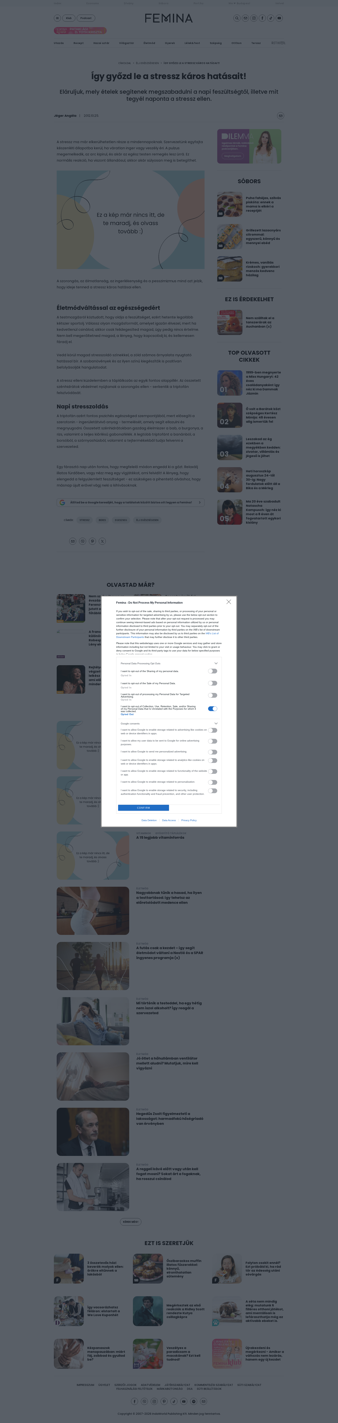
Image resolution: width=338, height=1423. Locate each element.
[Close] (230, 603)
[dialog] (169, 711)
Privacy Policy (189, 820)
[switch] (212, 671)
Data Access (169, 820)
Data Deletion (149, 820)
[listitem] (169, 663)
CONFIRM (143, 808)
